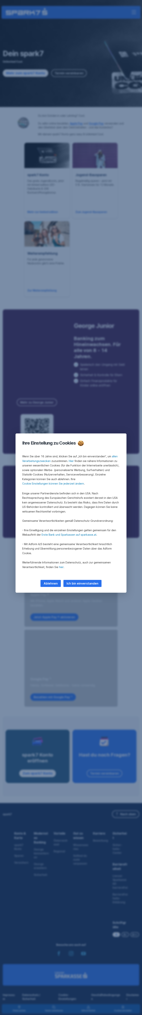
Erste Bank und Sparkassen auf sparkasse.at (69, 534)
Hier (71, 461)
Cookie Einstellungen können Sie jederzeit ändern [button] (53, 483)
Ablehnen (51, 583)
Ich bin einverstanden (82, 583)
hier (61, 567)
